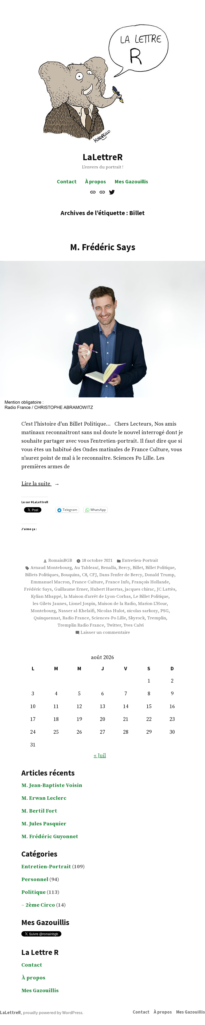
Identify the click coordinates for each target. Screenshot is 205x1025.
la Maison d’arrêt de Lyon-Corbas (97, 596)
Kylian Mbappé (46, 596)
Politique (33, 892)
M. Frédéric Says (102, 247)
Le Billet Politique (150, 596)
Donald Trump (159, 575)
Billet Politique (160, 568)
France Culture (87, 582)
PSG (164, 611)
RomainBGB (60, 560)
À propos (95, 181)
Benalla (108, 568)
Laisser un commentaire (105, 632)
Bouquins (70, 575)
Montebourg (43, 611)
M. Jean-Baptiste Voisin (51, 785)
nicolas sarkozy (142, 611)
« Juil (100, 755)
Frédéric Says (38, 589)
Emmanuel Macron (50, 582)
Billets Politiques (41, 575)
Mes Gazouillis (131, 181)
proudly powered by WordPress (52, 1012)
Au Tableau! (86, 568)
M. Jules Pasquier (43, 824)
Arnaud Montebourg (51, 568)
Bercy (124, 568)
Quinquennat (47, 618)
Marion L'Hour (152, 604)
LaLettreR (102, 157)
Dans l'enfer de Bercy (120, 575)
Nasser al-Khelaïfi (76, 611)
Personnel (34, 879)
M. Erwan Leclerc (43, 798)
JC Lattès (166, 589)
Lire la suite (46, 484)
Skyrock (136, 618)
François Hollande (150, 582)
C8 (84, 575)
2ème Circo (40, 905)
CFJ (93, 575)
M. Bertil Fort (39, 811)
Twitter (114, 625)
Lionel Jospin (82, 604)
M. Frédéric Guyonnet (49, 836)
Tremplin (156, 618)
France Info (117, 582)
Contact (67, 181)
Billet (138, 568)
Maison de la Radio (117, 604)
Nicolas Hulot (110, 611)
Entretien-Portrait (140, 560)
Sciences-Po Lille (109, 618)
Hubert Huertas (106, 589)
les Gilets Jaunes (49, 604)
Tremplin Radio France (80, 625)
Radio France (75, 618)
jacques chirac (139, 589)
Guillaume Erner (71, 589)
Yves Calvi (134, 625)
